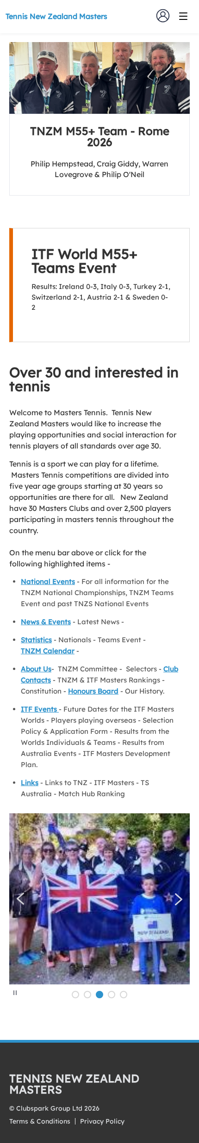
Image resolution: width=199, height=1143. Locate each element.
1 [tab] (75, 994)
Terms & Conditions (39, 1121)
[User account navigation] (163, 16)
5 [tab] (123, 994)
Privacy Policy (102, 1121)
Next (178, 899)
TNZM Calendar (48, 650)
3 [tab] (99, 994)
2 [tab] (87, 994)
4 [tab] (111, 994)
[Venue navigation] (183, 16)
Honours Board (93, 691)
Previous (20, 899)
